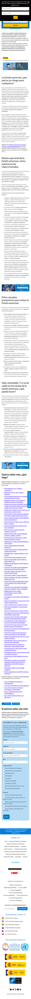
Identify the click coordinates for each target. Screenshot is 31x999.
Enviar (15, 25)
